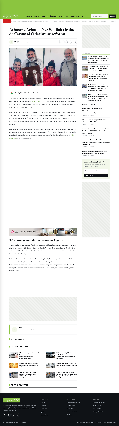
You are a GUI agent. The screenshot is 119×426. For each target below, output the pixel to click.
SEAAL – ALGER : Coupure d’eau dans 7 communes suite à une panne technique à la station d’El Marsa (98, 97)
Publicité (69, 415)
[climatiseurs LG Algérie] (43, 232)
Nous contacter (72, 412)
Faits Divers (70, 16)
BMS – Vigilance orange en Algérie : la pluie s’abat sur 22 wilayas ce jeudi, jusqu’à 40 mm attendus (98, 59)
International (44, 415)
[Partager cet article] (59, 42)
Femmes (11, 26)
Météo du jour (97, 406)
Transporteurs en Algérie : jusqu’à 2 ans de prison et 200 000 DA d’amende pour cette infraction (95, 131)
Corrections (70, 409)
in (17, 415)
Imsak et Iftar (97, 409)
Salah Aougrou (37, 101)
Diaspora (79, 16)
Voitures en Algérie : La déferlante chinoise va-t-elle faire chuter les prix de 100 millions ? (62, 21)
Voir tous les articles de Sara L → (28, 330)
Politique (44, 16)
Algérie (36, 16)
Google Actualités (98, 412)
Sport (61, 16)
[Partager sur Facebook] (63, 42)
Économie (53, 16)
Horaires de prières (99, 402)
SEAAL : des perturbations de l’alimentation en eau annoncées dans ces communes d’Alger (94, 111)
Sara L (16, 41)
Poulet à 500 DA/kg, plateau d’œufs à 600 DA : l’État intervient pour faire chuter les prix (98, 77)
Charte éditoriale (72, 406)
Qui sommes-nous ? (73, 402)
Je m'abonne (89, 175)
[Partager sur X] (67, 42)
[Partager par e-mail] (75, 42)
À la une (29, 16)
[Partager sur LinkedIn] (71, 42)
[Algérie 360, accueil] (10, 16)
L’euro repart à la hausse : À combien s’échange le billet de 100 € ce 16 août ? (99, 68)
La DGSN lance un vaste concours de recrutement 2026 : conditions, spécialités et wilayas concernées (98, 87)
